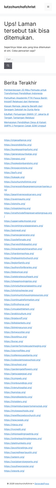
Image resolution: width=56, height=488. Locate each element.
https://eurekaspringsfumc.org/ (21, 149)
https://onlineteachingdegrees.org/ (23, 438)
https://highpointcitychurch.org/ (21, 258)
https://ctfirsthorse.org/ (16, 304)
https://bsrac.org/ (13, 341)
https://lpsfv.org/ (13, 172)
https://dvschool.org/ (15, 364)
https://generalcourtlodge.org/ (20, 154)
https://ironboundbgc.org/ (18, 383)
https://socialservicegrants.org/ (21, 461)
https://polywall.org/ (15, 230)
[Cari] (8, 65)
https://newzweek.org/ (16, 420)
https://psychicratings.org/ (18, 447)
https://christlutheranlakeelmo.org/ (23, 285)
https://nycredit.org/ (15, 429)
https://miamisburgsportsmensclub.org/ (25, 406)
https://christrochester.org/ (18, 290)
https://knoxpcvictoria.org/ (18, 168)
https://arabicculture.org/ (17, 313)
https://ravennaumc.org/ (17, 199)
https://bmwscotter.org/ (17, 332)
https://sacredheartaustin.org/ (20, 452)
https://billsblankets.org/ (17, 322)
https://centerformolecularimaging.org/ (25, 346)
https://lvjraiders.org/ (15, 401)
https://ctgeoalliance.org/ (17, 140)
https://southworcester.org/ (19, 466)
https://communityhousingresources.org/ (26, 295)
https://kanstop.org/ (15, 392)
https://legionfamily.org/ (17, 262)
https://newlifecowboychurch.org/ (22, 415)
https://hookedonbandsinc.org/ (21, 163)
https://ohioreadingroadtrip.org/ (21, 433)
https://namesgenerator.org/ (19, 235)
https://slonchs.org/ (14, 203)
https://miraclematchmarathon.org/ (23, 248)
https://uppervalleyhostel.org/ (20, 221)
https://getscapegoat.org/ (18, 373)
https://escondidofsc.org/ (18, 144)
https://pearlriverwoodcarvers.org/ (22, 194)
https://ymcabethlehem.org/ (19, 309)
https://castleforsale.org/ (17, 239)
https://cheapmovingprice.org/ (20, 281)
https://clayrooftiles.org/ (17, 350)
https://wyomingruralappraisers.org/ (23, 225)
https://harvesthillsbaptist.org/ (20, 244)
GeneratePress (42, 483)
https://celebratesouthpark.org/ (21, 276)
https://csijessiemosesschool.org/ (22, 359)
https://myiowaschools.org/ (19, 410)
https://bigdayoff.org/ (15, 318)
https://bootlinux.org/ (15, 336)
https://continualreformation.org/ (22, 299)
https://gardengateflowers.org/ (21, 369)
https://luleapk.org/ (14, 177)
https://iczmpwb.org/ (15, 378)
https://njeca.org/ (13, 424)
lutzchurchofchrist (19, 7)
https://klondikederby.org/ (18, 396)
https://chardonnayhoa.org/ (19, 253)
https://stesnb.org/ (14, 470)
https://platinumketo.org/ (17, 443)
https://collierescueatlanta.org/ (21, 355)
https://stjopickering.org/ (17, 208)
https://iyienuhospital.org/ (18, 387)
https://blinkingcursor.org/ (18, 327)
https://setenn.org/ (14, 457)
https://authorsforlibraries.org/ (20, 267)
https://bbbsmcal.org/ (16, 272)
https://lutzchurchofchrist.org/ (20, 181)
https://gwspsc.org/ (14, 158)
